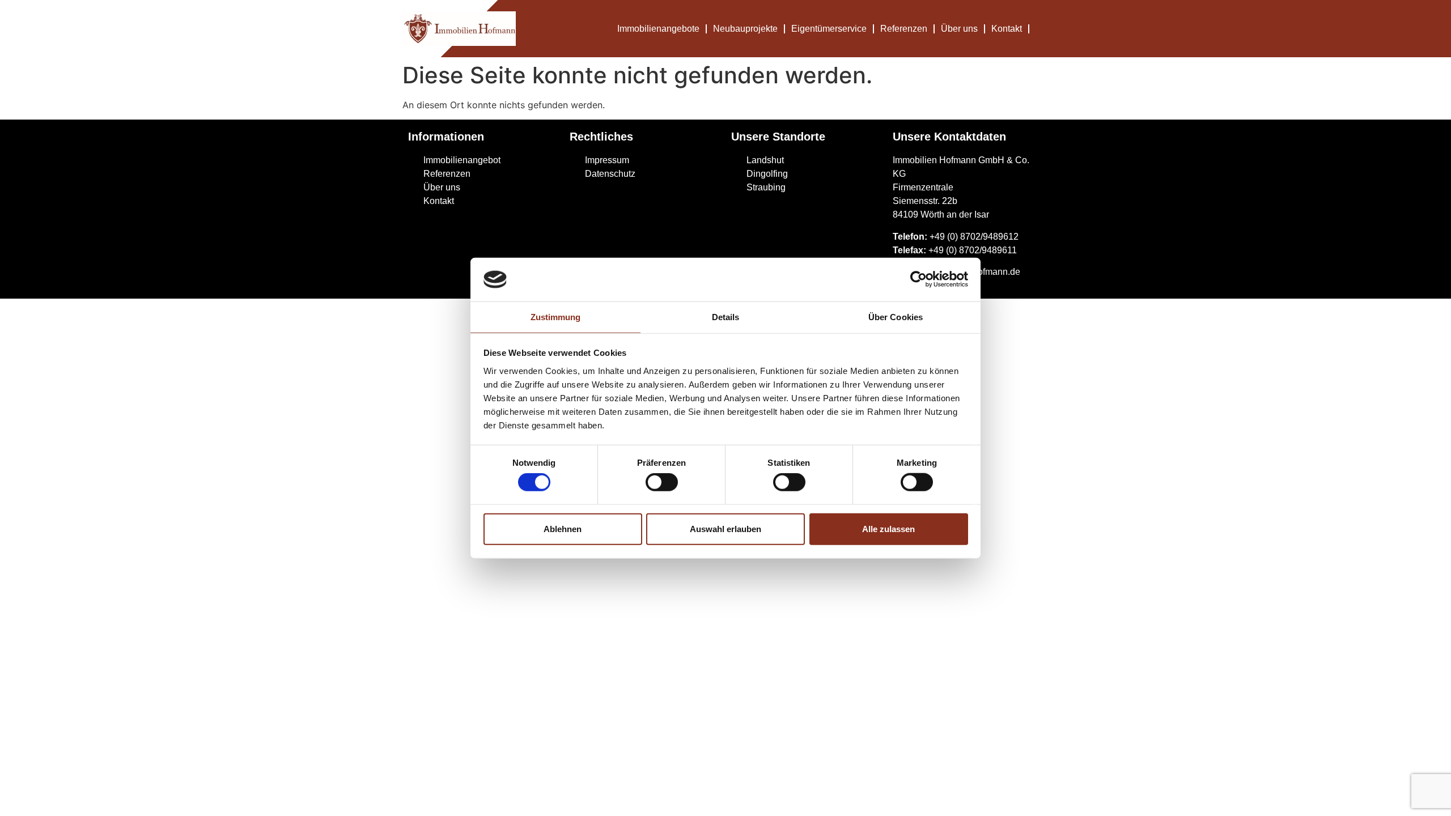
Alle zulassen (888, 528)
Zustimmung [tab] (556, 317)
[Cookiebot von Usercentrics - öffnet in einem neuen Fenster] (918, 279)
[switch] (662, 482)
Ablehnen (563, 528)
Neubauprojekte (745, 28)
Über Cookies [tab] (895, 317)
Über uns (959, 28)
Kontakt (1006, 28)
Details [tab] (726, 317)
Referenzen (903, 28)
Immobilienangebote (658, 28)
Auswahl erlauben (725, 528)
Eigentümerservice (829, 28)
